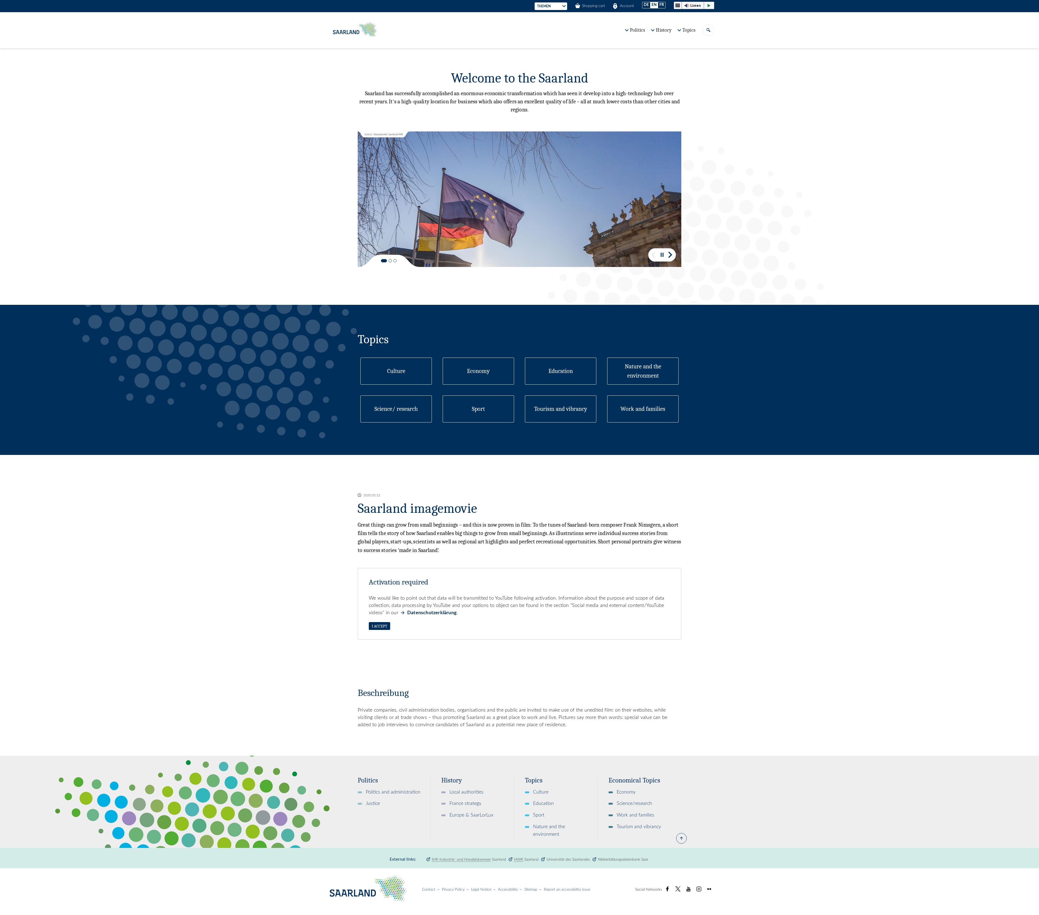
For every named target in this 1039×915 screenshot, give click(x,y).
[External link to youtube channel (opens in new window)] (688, 889)
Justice (373, 803)
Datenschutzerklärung (432, 612)
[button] (694, 5)
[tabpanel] (519, 199)
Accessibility (508, 889)
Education (543, 803)
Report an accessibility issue (567, 889)
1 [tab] (384, 260)
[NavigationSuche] (708, 30)
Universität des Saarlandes (568, 859)
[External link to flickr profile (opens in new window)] (709, 889)
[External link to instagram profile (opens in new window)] (699, 889)
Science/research (634, 803)
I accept (379, 626)
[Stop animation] (662, 254)
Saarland (469, 859)
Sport (538, 815)
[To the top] (681, 842)
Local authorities (466, 792)
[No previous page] (654, 255)
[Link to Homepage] (354, 30)
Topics (688, 30)
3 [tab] (395, 260)
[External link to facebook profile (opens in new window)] (667, 889)
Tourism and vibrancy (639, 826)
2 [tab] (390, 260)
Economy (626, 792)
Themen (544, 6)
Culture (540, 792)
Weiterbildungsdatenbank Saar (623, 859)
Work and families (635, 815)
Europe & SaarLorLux (471, 815)
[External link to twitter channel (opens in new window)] (678, 889)
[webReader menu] (678, 5)
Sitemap (530, 889)
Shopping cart (593, 6)
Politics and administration (393, 792)
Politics (637, 30)
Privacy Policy (453, 889)
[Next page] (670, 255)
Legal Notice (481, 889)
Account (627, 6)
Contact (428, 889)
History (663, 30)
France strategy (465, 803)
